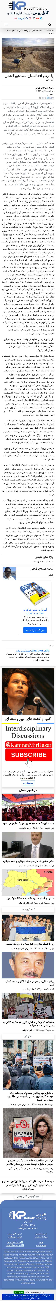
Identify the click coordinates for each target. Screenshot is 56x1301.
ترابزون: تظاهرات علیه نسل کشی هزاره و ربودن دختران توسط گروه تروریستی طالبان (29, 1162)
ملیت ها (49, 1181)
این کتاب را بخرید (35, 630)
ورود (41, 1241)
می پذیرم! (19, 1292)
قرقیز (41, 1185)
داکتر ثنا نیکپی (25, 828)
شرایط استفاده (41, 1236)
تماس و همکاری (15, 1236)
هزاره (40, 1181)
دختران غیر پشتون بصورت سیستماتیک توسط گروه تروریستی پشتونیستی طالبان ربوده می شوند (30, 1096)
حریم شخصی (41, 1233)
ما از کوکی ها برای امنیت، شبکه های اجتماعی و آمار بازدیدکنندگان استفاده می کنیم (28, 1297)
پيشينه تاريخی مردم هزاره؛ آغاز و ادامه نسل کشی (30, 983)
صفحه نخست (48, 30)
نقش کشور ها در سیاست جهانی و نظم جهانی (28, 861)
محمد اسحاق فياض (44, 88)
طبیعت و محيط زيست (43, 562)
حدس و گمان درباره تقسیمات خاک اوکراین (30, 898)
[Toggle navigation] (6, 24)
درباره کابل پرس (15, 1233)
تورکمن (14, 1181)
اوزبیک (23, 1181)
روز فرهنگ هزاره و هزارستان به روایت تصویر (30, 944)
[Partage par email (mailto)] (53, 98)
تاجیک (32, 1181)
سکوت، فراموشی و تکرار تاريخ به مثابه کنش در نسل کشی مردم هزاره (28, 1024)
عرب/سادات (28, 1189)
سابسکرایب (28, 782)
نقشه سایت (41, 1245)
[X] (40, 98)
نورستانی (32, 1185)
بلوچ (23, 1185)
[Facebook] (50, 98)
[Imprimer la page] (45, 98)
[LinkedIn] (48, 98)
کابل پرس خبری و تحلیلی (22, 948)
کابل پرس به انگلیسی (15, 1245)
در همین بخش (28, 790)
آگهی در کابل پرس (15, 1241)
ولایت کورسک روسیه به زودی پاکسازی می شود (28, 823)
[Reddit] (43, 98)
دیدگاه (38, 30)
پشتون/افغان (13, 1185)
